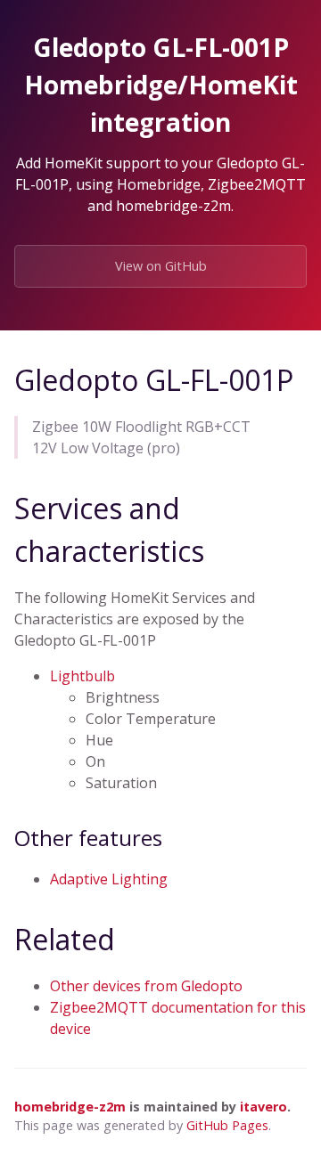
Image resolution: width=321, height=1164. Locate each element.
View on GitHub (161, 265)
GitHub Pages (227, 1125)
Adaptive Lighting (109, 879)
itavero (263, 1106)
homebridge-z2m (70, 1106)
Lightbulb (82, 676)
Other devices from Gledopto (146, 986)
